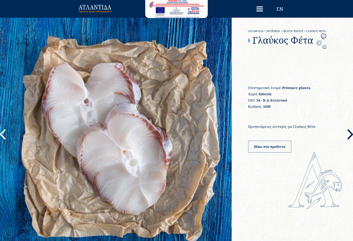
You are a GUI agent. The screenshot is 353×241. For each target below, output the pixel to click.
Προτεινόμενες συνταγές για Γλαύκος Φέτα (281, 126)
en (280, 9)
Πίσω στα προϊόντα (270, 146)
